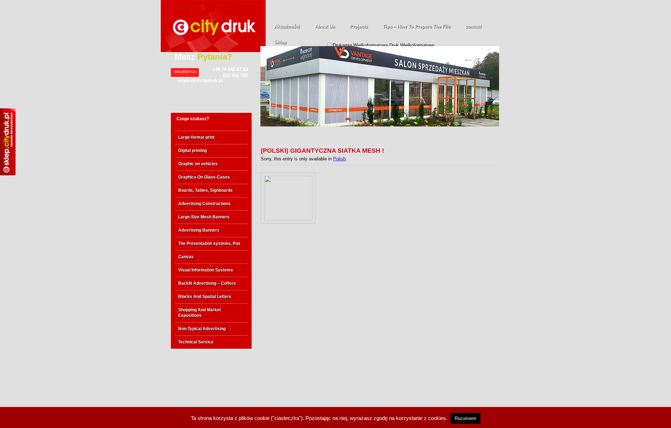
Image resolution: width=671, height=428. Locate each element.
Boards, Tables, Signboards (205, 190)
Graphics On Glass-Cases (204, 177)
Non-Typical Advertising (202, 328)
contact (473, 26)
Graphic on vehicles (198, 163)
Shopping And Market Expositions (199, 312)
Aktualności (287, 26)
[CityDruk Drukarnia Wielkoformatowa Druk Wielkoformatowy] (213, 50)
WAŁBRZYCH (185, 72)
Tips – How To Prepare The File (416, 26)
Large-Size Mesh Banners (204, 217)
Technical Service (196, 342)
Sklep (280, 42)
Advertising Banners (198, 230)
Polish (339, 158)
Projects (359, 26)
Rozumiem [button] (465, 418)
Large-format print (196, 137)
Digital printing (192, 150)
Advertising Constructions (204, 203)
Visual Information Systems (205, 270)
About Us (325, 26)
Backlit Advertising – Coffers (207, 283)
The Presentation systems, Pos (209, 243)
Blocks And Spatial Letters (204, 296)
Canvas (186, 256)
